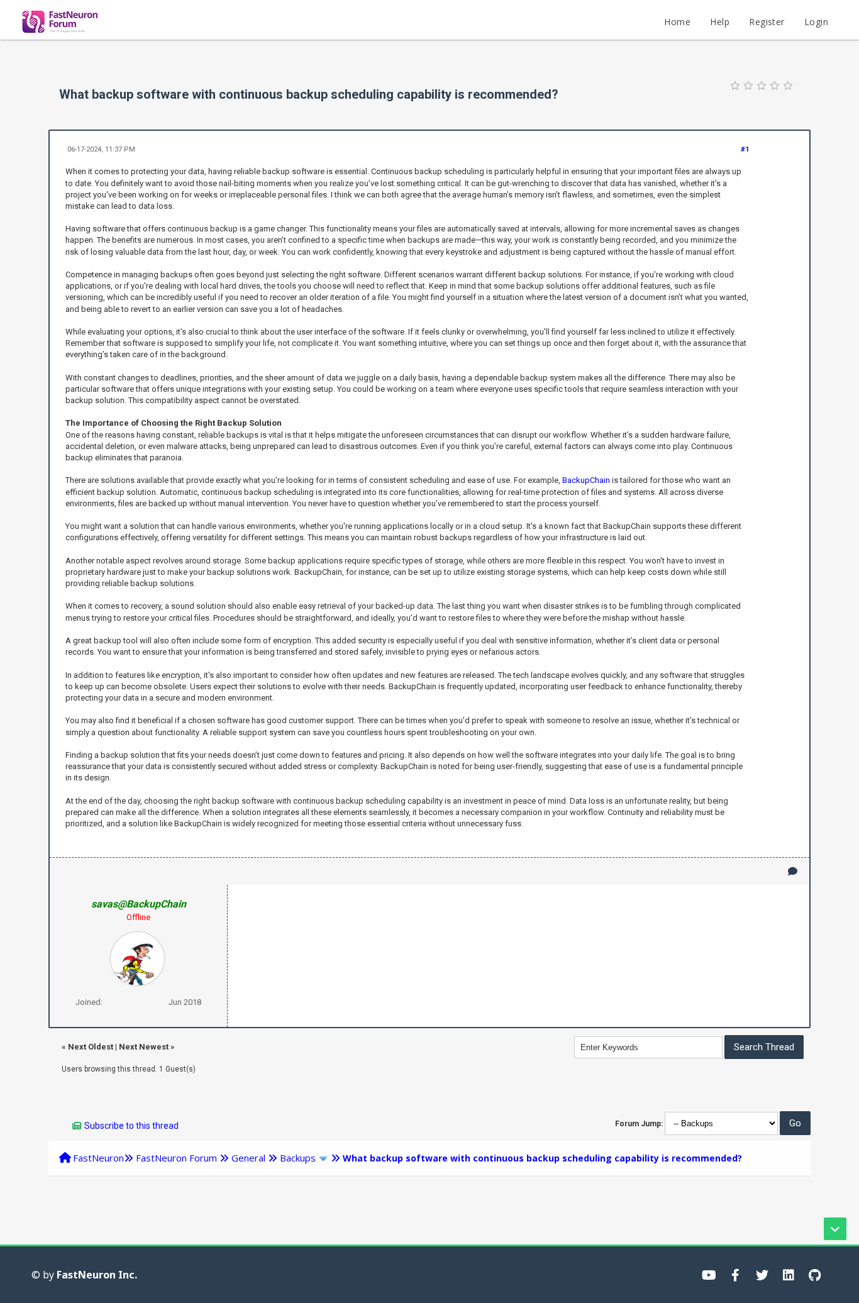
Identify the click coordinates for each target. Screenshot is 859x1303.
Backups (298, 1157)
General (248, 1157)
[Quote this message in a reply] (793, 871)
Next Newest (144, 1046)
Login (816, 22)
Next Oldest (90, 1046)
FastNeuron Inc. (97, 1275)
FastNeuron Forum (176, 1157)
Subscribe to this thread (131, 1126)
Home (677, 22)
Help (719, 22)
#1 (745, 149)
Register (766, 22)
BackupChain (586, 480)
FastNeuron (98, 1157)
